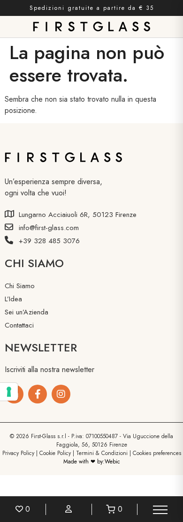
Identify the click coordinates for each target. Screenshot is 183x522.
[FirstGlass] (37, 394)
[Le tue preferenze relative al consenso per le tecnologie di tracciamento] (9, 392)
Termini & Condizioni (102, 453)
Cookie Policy (55, 453)
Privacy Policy (18, 453)
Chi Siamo (20, 286)
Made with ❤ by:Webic (91, 461)
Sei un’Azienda (26, 312)
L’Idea (13, 299)
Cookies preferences (157, 453)
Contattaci (19, 325)
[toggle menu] (160, 509)
